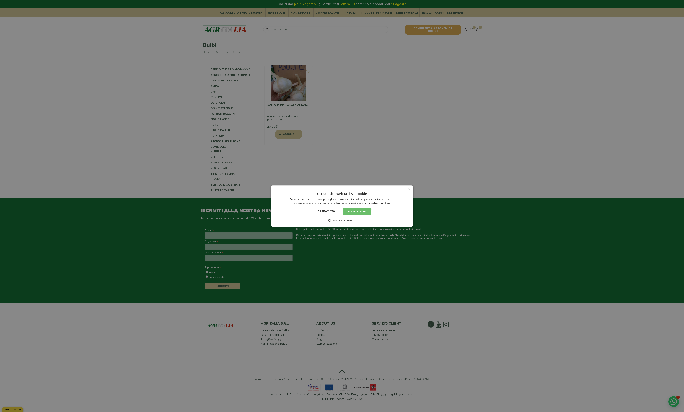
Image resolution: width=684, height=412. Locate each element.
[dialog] (342, 206)
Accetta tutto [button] (357, 211)
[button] (342, 220)
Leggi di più (384, 202)
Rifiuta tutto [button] (326, 211)
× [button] (409, 189)
